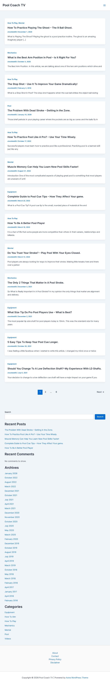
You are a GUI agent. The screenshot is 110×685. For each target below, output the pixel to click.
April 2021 (9, 504)
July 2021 (9, 500)
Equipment (12, 192)
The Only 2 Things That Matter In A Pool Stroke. (36, 282)
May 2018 (9, 574)
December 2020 (12, 513)
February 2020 (11, 539)
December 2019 (12, 543)
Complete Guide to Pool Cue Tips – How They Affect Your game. (46, 196)
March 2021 (10, 508)
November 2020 (12, 517)
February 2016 (11, 600)
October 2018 (11, 570)
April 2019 (9, 561)
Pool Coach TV (14, 5)
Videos (8, 638)
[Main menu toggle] (104, 5)
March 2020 (10, 535)
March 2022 (10, 486)
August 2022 (10, 482)
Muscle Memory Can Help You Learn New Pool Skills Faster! (43, 166)
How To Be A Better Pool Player (26, 223)
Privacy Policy (55, 659)
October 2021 (11, 495)
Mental (21, 23)
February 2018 (11, 583)
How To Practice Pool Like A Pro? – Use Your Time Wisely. (42, 136)
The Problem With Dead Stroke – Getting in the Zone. (39, 110)
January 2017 (11, 591)
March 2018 (10, 578)
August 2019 (10, 552)
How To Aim (10, 617)
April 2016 (9, 596)
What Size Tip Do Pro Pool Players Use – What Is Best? (40, 312)
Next (100, 392)
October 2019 (11, 548)
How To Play (12, 23)
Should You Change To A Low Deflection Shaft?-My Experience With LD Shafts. (54, 368)
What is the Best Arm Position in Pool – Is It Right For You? (42, 57)
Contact (55, 656)
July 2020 (9, 526)
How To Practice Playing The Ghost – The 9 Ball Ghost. (40, 27)
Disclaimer (55, 662)
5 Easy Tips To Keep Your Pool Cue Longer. (33, 341)
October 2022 (11, 478)
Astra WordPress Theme (77, 677)
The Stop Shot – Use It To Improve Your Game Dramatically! (43, 83)
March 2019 (10, 565)
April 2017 (9, 587)
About (55, 653)
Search (8, 412)
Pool (9, 106)
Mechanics (12, 53)
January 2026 (11, 473)
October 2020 (11, 521)
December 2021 (12, 491)
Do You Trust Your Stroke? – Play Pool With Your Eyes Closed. (44, 252)
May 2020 (9, 530)
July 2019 (9, 556)
